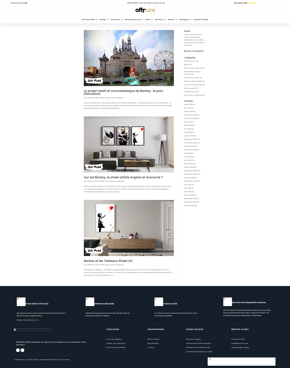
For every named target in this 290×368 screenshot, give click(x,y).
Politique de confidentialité (198, 347)
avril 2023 (188, 160)
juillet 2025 (188, 125)
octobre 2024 (189, 146)
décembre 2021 (190, 198)
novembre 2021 (190, 202)
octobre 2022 (189, 178)
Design (103, 19)
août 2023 (188, 153)
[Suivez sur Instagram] (29, 10)
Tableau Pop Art (190, 92)
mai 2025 (187, 129)
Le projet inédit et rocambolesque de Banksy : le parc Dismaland (123, 92)
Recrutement (153, 343)
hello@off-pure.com (31, 320)
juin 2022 (187, 185)
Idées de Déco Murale (193, 81)
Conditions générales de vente (199, 351)
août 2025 (188, 122)
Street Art (115, 19)
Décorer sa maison (191, 78)
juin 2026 (187, 108)
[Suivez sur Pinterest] (34, 10)
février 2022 (189, 195)
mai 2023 (187, 157)
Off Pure (90, 98)
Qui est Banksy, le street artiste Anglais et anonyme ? (123, 177)
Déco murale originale (193, 68)
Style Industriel (190, 88)
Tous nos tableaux (114, 339)
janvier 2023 (189, 167)
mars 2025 (188, 132)
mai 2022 (187, 188)
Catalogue (184, 19)
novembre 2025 (190, 118)
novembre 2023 (190, 150)
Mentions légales (193, 339)
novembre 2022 (190, 174)
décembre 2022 (190, 171)
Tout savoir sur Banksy (114, 98)
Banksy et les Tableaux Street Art (108, 261)
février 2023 (189, 164)
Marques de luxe (132, 19)
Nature (171, 19)
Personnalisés (88, 19)
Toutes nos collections (116, 343)
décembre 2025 (190, 115)
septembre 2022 (190, 181)
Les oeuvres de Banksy (193, 85)
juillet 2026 (188, 104)
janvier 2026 (189, 111)
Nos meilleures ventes (116, 347)
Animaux (159, 19)
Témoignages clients (240, 347)
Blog (186, 65)
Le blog (150, 347)
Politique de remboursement (198, 343)
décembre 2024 (190, 139)
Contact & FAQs (201, 19)
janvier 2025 (189, 136)
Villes (147, 19)
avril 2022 (188, 192)
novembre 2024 (190, 143)
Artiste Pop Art (190, 61)
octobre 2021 (189, 205)
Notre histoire (153, 339)
